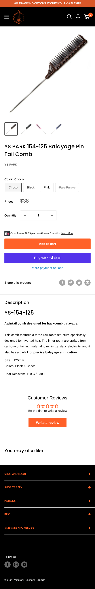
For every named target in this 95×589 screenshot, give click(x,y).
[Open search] (69, 16)
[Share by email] (87, 283)
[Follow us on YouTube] (24, 564)
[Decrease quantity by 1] (25, 215)
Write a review (47, 423)
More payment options (47, 268)
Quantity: (10, 215)
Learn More (67, 233)
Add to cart (47, 244)
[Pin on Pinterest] (71, 283)
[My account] (78, 16)
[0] (87, 16)
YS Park (10, 164)
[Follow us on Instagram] (16, 564)
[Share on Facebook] (62, 283)
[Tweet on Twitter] (79, 283)
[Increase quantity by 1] (52, 215)
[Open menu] (6, 17)
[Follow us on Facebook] (7, 564)
